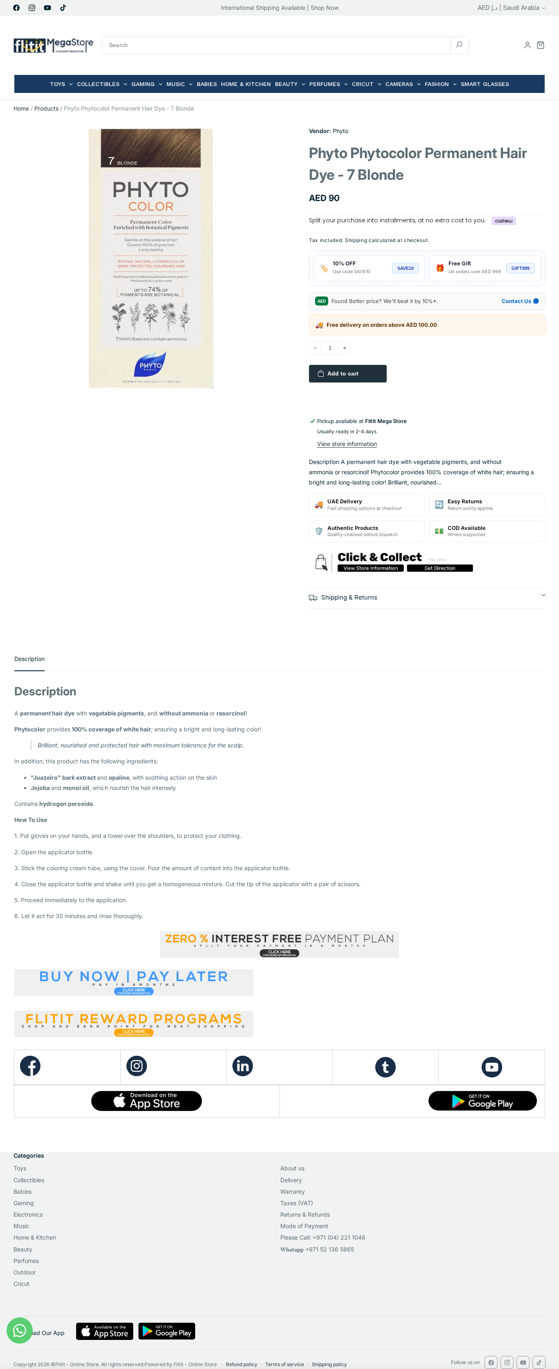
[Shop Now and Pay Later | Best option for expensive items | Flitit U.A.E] (279, 984)
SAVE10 (405, 268)
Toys (20, 1168)
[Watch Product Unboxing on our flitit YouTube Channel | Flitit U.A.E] (491, 1067)
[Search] (459, 44)
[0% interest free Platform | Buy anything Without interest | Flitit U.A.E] (279, 944)
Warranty (292, 1191)
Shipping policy (329, 1364)
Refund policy (241, 1364)
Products (46, 108)
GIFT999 (521, 268)
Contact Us (516, 301)
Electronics (28, 1214)
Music (21, 1225)
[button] (540, 45)
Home (21, 108)
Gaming (24, 1202)
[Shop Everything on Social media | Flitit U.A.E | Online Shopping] (136, 1073)
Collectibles (29, 1180)
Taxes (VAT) (296, 1202)
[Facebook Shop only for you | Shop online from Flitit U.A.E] (30, 1073)
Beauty (23, 1249)
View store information (347, 443)
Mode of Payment (304, 1225)
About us (292, 1168)
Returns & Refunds (305, 1214)
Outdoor (25, 1272)
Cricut (21, 1283)
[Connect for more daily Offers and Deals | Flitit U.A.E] (242, 1073)
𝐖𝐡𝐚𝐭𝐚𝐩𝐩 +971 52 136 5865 (317, 1249)
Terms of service (284, 1364)
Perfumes (26, 1260)
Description (29, 658)
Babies (23, 1191)
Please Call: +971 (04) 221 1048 (322, 1237)
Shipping (356, 240)
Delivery (291, 1180)
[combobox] (285, 45)
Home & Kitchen (35, 1237)
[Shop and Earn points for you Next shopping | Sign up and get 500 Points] (133, 1034)
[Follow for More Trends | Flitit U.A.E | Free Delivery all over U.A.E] (385, 1067)
